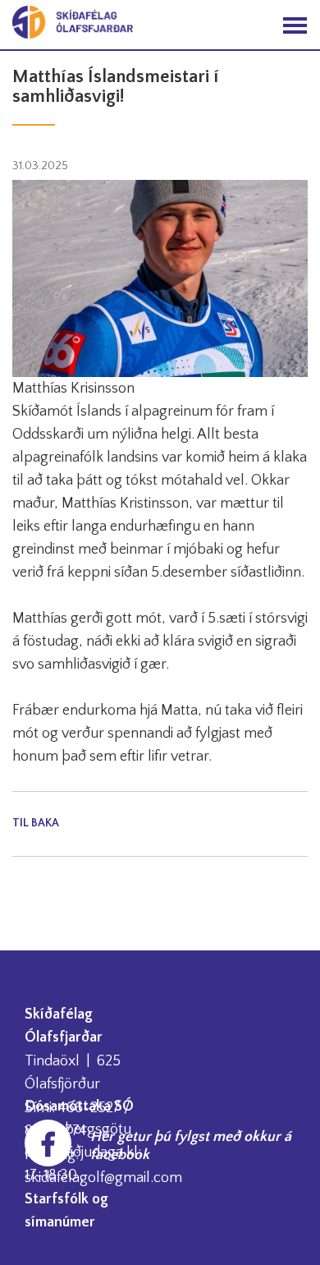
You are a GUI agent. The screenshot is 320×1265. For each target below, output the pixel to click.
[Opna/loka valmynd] (295, 25)
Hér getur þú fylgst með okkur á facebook (190, 1146)
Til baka (35, 823)
